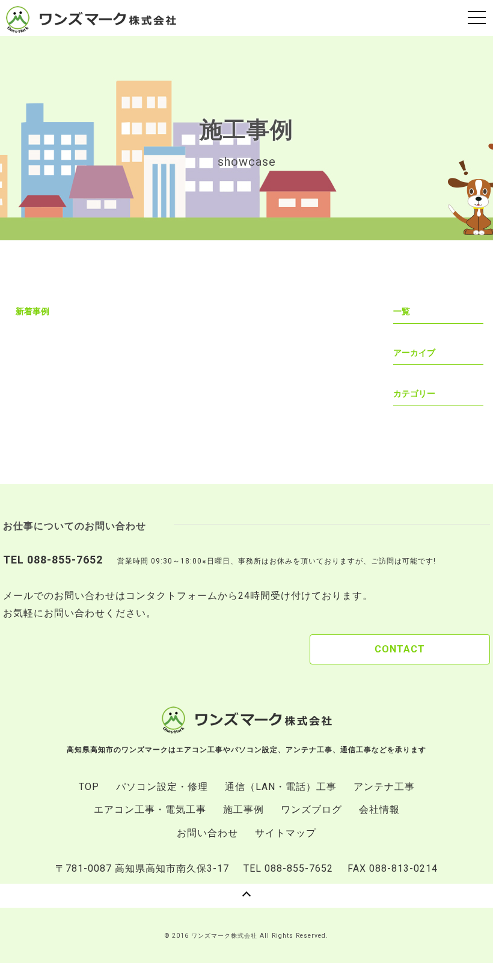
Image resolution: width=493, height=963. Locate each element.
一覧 (401, 311)
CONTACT (400, 649)
